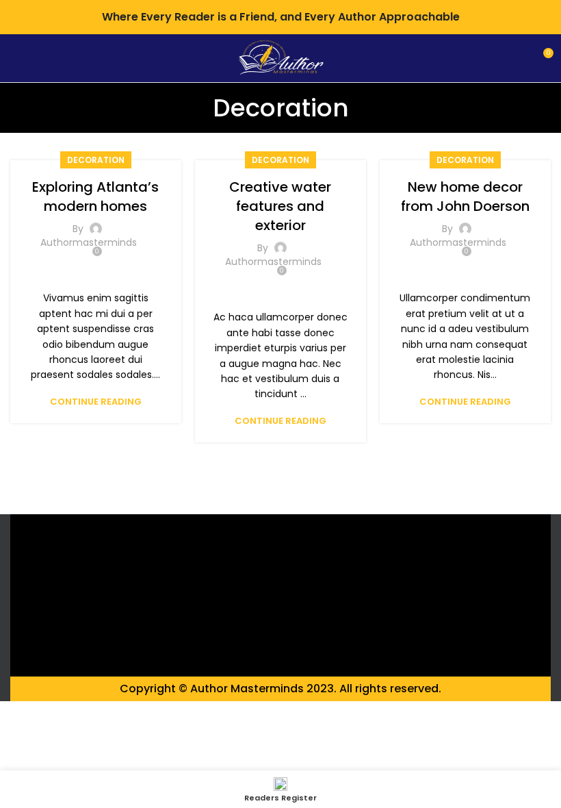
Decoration (96, 160)
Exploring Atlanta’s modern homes (95, 196)
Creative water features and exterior (280, 206)
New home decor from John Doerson (465, 196)
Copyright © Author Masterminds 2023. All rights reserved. (280, 688)
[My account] (518, 58)
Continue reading (96, 401)
